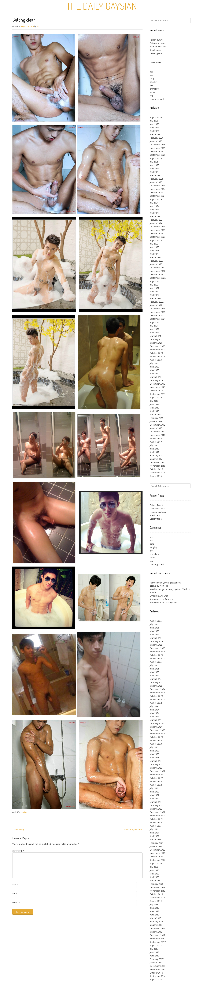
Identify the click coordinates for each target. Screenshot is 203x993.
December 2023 (157, 226)
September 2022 (158, 277)
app (151, 71)
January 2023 (156, 264)
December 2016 (157, 462)
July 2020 (154, 363)
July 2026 (154, 120)
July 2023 (154, 243)
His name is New (158, 46)
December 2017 (157, 431)
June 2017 (154, 448)
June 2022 (154, 288)
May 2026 (154, 127)
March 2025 (155, 175)
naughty (23, 812)
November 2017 (157, 435)
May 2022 (154, 291)
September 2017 (158, 438)
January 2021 (156, 342)
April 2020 (154, 373)
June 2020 (154, 366)
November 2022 (157, 271)
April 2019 (154, 411)
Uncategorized (157, 99)
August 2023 (156, 240)
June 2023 (154, 247)
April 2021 (154, 332)
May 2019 (154, 407)
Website (16, 902)
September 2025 (158, 154)
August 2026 (156, 117)
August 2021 (156, 322)
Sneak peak (155, 50)
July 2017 (154, 445)
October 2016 (156, 469)
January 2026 (156, 141)
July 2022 (154, 284)
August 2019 (156, 397)
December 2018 (157, 424)
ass (151, 75)
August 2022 (156, 281)
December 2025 (157, 144)
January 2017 (156, 459)
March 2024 (155, 216)
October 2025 (156, 151)
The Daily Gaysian (101, 6)
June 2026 (154, 124)
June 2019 (154, 404)
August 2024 (156, 199)
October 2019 (156, 390)
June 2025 (154, 165)
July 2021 (154, 325)
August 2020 (156, 359)
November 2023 (157, 230)
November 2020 (157, 349)
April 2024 (154, 213)
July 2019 (154, 400)
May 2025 (154, 168)
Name (15, 884)
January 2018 (156, 428)
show (152, 92)
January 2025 (156, 182)
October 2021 (156, 315)
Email (15, 893)
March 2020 (155, 377)
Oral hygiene (156, 53)
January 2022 (156, 305)
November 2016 (157, 465)
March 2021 (155, 336)
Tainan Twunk (156, 39)
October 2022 (156, 274)
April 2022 (154, 295)
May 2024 (154, 209)
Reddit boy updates (133, 829)
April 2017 (154, 452)
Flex (166, 585)
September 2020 (158, 356)
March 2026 (155, 134)
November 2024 (157, 189)
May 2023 (154, 250)
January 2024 (156, 223)
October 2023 (156, 233)
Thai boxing (18, 829)
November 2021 (157, 312)
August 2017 (156, 441)
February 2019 (156, 418)
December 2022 (157, 267)
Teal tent (169, 599)
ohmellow (154, 88)
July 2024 (154, 202)
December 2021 (157, 308)
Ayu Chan (163, 595)
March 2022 (155, 298)
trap (152, 95)
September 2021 (158, 318)
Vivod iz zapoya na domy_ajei (164, 589)
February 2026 (156, 137)
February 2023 (156, 260)
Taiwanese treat (157, 43)
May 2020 (154, 370)
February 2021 (156, 339)
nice (152, 85)
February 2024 (156, 219)
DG (38, 26)
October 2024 (156, 192)
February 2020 (156, 380)
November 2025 (157, 148)
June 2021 (154, 329)
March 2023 (155, 257)
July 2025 (154, 161)
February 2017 (156, 455)
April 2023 (154, 254)
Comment (18, 851)
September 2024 (158, 195)
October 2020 (156, 353)
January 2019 (156, 421)
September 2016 (158, 472)
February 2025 (156, 178)
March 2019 (155, 414)
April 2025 (154, 172)
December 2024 (157, 185)
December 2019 (157, 383)
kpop (152, 78)
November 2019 (157, 387)
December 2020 (157, 346)
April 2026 (154, 131)
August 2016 (156, 476)
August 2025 (156, 158)
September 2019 (158, 394)
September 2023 (158, 236)
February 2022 (156, 301)
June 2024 (154, 206)
